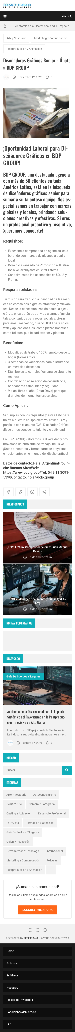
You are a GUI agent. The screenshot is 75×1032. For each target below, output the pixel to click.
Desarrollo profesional (52, 813)
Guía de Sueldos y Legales (23, 676)
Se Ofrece (12, 975)
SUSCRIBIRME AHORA (37, 909)
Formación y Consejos (39, 822)
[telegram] (44, 492)
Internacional (54, 851)
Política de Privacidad (19, 999)
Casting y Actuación (18, 813)
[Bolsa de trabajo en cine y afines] (6, 77)
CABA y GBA (14, 804)
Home (10, 951)
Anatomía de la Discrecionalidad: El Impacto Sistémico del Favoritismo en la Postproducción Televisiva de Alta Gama (43, 26)
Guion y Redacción (18, 841)
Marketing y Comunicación (50, 38)
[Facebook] (38, 930)
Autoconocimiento (44, 794)
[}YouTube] (45, 930)
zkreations (31, 938)
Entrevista (12, 822)
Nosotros (12, 987)
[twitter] (20, 492)
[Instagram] (30, 930)
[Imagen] (37, 685)
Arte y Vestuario (16, 38)
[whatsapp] (32, 492)
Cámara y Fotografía (42, 804)
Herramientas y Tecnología (23, 851)
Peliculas (51, 860)
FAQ (9, 1024)
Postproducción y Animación (24, 48)
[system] (64, 16)
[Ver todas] (51, 869)
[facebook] (8, 492)
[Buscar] (70, 16)
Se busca (12, 963)
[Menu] (5, 16)
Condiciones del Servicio (21, 1012)
